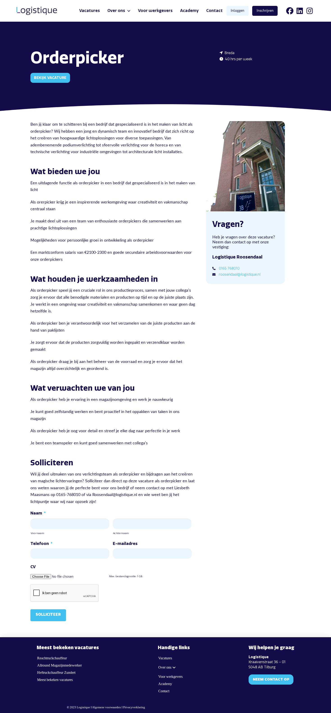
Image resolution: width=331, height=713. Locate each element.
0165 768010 (229, 268)
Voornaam (37, 533)
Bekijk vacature (50, 78)
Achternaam (121, 533)
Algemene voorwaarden (106, 707)
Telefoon (41, 543)
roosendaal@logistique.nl (240, 274)
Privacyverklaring (134, 707)
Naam (38, 513)
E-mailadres (125, 543)
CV (33, 566)
